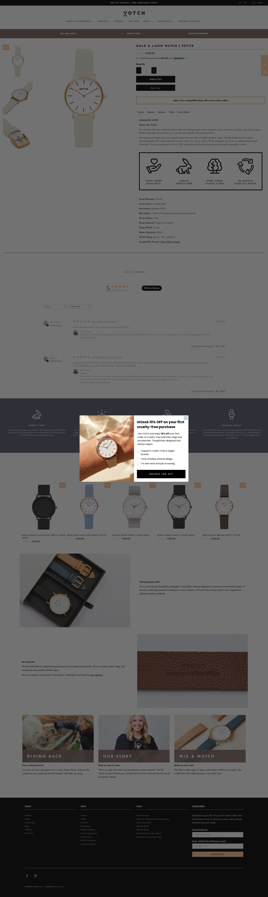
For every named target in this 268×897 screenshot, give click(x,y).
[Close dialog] (185, 418)
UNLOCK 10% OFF (161, 474)
